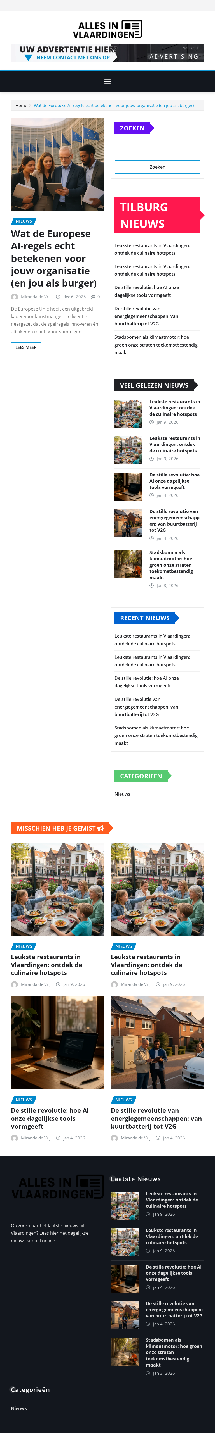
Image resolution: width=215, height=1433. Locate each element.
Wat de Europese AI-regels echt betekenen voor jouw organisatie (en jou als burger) (114, 105)
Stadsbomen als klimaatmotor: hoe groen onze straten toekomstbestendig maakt (156, 344)
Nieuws (122, 794)
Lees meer (26, 347)
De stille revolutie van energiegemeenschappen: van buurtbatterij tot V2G (146, 316)
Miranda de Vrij (36, 296)
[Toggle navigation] (107, 81)
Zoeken (132, 128)
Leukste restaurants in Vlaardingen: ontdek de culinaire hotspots (174, 408)
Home (21, 105)
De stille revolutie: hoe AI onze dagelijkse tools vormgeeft (174, 481)
